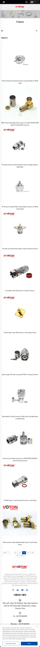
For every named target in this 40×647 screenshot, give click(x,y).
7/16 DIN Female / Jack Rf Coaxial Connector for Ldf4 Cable (20, 500)
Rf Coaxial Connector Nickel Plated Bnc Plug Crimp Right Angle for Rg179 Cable (20, 166)
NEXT (22, 555)
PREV (5, 552)
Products (23, 16)
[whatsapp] (27, 590)
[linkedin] (17, 590)
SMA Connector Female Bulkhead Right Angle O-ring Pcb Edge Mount (20, 543)
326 (24, 552)
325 (20, 552)
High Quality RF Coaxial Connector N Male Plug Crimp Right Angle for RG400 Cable (20, 418)
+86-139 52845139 (21, 616)
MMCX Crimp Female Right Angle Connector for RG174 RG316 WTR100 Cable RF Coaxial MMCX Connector (20, 124)
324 (15, 552)
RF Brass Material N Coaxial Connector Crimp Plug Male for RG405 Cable (20, 82)
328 (32, 552)
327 (28, 552)
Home (17, 16)
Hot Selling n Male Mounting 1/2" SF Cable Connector (20, 290)
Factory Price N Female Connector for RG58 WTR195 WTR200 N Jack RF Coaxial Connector (20, 459)
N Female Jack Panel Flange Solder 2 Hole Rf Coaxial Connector (20, 248)
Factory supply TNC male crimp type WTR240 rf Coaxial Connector (20, 374)
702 (17, 555)
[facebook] (13, 590)
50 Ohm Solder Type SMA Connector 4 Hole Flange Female (20, 332)
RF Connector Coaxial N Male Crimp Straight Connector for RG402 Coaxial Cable (20, 208)
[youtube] (22, 590)
